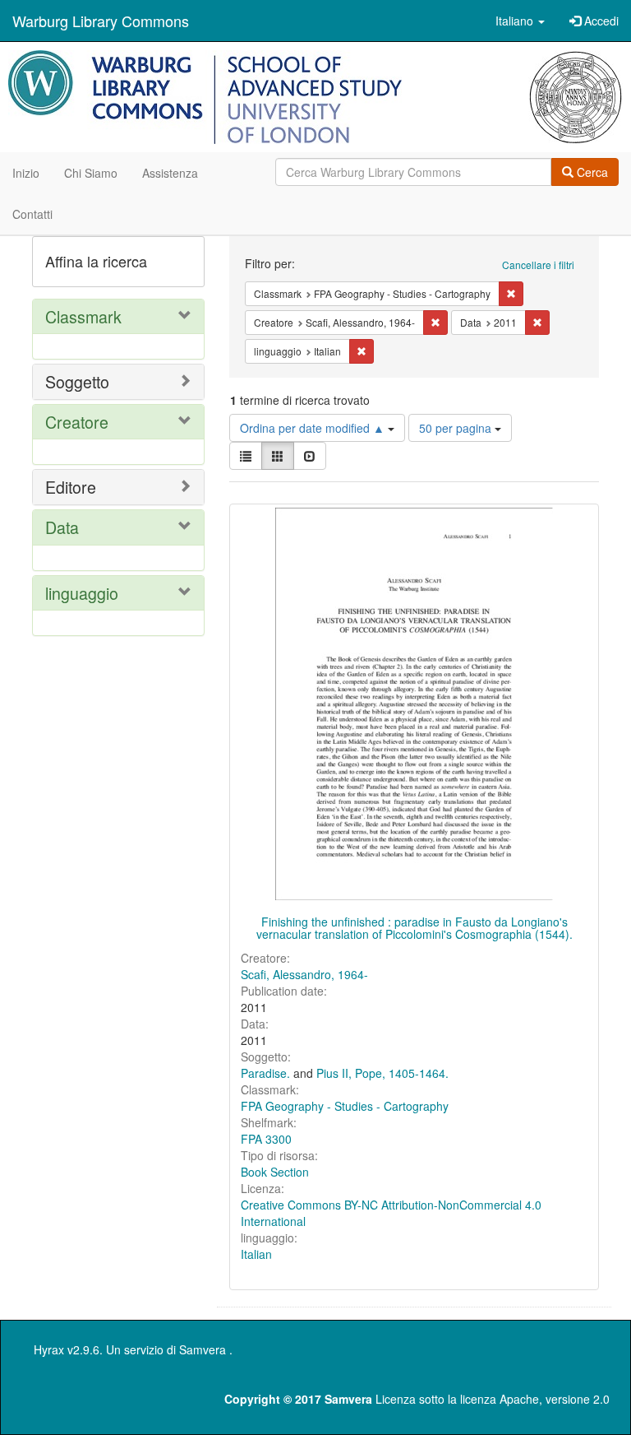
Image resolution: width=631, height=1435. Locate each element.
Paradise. (265, 1073)
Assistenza (170, 173)
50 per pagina (457, 428)
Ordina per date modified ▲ (314, 428)
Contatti (32, 214)
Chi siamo (90, 173)
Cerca (590, 172)
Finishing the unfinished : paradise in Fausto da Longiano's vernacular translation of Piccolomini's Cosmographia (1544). (414, 927)
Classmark (83, 316)
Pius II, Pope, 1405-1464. (382, 1073)
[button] (520, 20)
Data (62, 527)
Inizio (25, 173)
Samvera (202, 1349)
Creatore (76, 422)
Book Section (275, 1171)
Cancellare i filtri (538, 265)
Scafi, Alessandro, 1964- (304, 974)
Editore (70, 487)
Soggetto (77, 381)
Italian (256, 1254)
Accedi (600, 20)
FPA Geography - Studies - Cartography (345, 1106)
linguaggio (81, 593)
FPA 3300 (266, 1139)
